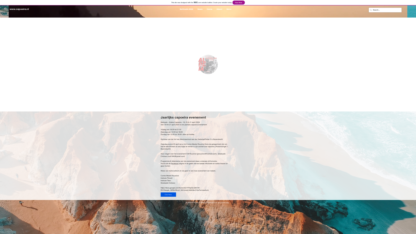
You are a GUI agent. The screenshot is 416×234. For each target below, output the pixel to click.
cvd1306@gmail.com (176, 156)
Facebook (175, 163)
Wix (227, 202)
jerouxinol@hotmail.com (206, 154)
